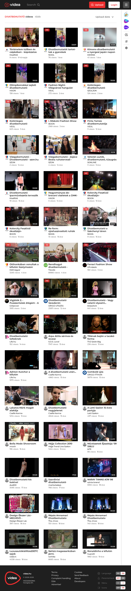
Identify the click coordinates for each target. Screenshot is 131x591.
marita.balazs (54, 485)
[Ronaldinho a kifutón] (100, 539)
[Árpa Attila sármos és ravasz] (61, 324)
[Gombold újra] (100, 359)
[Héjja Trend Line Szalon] (46, 444)
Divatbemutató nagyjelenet (57, 409)
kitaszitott (92, 306)
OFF (118, 588)
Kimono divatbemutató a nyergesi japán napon (101, 51)
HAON (13, 90)
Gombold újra (95, 371)
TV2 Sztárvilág (94, 341)
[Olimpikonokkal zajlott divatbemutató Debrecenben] (22, 73)
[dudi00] (7, 480)
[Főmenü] (126, 5)
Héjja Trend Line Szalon (59, 446)
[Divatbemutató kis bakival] (22, 467)
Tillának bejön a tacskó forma (100, 337)
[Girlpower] (7, 301)
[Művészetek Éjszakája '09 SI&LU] (100, 431)
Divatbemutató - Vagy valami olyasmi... (100, 301)
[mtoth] (7, 444)
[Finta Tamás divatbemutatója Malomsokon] (100, 109)
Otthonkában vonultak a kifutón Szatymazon (24, 266)
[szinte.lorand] (85, 480)
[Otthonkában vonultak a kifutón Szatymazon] (22, 252)
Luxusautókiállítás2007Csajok (24, 552)
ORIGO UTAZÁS (55, 306)
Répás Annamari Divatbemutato (58, 517)
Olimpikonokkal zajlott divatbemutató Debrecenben (23, 88)
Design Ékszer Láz (18, 521)
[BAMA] (46, 229)
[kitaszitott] (85, 301)
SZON (12, 162)
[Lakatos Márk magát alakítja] (22, 395)
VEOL (51, 90)
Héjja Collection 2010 (60, 443)
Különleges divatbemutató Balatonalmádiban (21, 124)
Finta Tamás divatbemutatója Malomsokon (97, 124)
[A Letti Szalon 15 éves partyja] (100, 395)
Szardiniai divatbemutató (57, 481)
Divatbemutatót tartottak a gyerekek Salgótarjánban (62, 52)
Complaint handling (61, 578)
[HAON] (7, 86)
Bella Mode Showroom (23, 443)
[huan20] (85, 552)
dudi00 (13, 485)
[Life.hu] (7, 337)
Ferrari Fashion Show (99, 264)
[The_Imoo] (46, 516)
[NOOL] (46, 50)
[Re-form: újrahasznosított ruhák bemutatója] (61, 216)
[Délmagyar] (7, 265)
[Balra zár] (118, 583)
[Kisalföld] (7, 50)
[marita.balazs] (46, 480)
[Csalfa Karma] (46, 373)
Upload (99, 4)
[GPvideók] (85, 265)
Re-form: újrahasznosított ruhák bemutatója (61, 231)
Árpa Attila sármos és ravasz (60, 337)
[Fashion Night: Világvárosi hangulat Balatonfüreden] (61, 73)
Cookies (78, 572)
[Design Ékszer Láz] (7, 516)
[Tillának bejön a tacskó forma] (100, 324)
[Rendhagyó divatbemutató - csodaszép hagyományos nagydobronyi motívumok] (61, 252)
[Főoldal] (12, 5)
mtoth (13, 446)
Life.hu (13, 341)
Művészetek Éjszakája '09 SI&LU (102, 445)
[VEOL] (46, 86)
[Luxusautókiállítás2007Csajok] (22, 539)
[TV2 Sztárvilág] (85, 337)
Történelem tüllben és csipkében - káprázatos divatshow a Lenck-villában (23, 53)
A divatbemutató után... (62, 371)
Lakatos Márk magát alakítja (22, 409)
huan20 (91, 554)
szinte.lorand (93, 482)
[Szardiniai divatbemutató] (61, 467)
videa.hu (27, 573)
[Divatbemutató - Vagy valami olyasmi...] (100, 288)
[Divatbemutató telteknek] (22, 324)
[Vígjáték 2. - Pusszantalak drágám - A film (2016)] (22, 288)
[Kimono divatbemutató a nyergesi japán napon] (100, 37)
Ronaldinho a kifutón (99, 551)
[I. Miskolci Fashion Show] (61, 109)
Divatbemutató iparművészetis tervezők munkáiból (24, 195)
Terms (54, 572)
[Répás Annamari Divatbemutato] (61, 503)
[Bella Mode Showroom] (22, 431)
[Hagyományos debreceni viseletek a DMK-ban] (61, 180)
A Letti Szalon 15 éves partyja (99, 409)
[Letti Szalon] (85, 408)
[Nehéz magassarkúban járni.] (61, 539)
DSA (53, 581)
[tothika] (46, 552)
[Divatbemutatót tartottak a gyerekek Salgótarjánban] (61, 37)
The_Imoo (53, 521)
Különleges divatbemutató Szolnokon (96, 88)
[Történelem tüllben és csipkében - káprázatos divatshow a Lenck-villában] (22, 37)
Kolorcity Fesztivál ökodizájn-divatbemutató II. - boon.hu (98, 196)
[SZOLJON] (85, 86)
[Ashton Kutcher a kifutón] (22, 359)
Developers (79, 581)
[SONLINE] (85, 158)
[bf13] (85, 444)
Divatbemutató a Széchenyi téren (97, 230)
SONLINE (91, 162)
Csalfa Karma (54, 374)
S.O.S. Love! (53, 341)
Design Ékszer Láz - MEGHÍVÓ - (21, 517)
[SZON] (7, 158)
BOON (51, 124)
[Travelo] (46, 265)
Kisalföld (14, 55)
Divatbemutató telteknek (19, 337)
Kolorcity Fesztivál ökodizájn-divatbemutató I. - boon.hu (20, 232)
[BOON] (46, 122)
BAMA (51, 234)
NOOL (51, 55)
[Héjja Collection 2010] (61, 431)
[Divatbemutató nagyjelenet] (61, 395)
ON (123, 578)
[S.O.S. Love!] (46, 337)
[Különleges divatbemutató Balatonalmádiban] (22, 109)
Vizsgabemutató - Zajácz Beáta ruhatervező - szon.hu (62, 159)
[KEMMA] (85, 50)
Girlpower (14, 306)
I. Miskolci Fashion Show (62, 121)
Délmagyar (15, 270)
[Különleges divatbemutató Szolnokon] (100, 73)
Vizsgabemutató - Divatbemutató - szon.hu (24, 158)
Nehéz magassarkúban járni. (62, 552)
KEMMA (91, 55)
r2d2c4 (13, 556)
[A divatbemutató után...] (61, 359)
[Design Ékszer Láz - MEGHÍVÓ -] (22, 503)
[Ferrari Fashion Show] (100, 252)
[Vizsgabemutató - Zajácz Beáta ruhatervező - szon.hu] (61, 144)
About (77, 578)
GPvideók (92, 267)
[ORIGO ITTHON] (85, 373)
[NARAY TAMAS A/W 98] (100, 467)
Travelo (51, 270)
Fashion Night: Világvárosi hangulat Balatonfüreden (60, 88)
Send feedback (81, 575)
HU (118, 573)
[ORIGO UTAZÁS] (46, 301)
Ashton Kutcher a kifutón (20, 373)
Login (114, 4)
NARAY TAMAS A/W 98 (100, 479)
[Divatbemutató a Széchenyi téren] (100, 216)
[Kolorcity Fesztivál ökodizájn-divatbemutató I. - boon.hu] (22, 216)
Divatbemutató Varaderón (57, 301)
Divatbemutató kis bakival (20, 481)
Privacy (55, 575)
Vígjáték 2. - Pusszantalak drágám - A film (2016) (24, 303)
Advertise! (56, 584)
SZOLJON (92, 90)
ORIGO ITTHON (94, 374)
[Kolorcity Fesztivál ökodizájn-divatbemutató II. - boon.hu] (100, 180)
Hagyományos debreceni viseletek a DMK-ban (62, 195)
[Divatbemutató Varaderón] (61, 288)
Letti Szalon (92, 413)
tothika (51, 556)
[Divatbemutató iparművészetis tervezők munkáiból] (22, 180)
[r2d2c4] (7, 552)
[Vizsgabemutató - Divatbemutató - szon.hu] (22, 144)
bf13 (89, 449)
